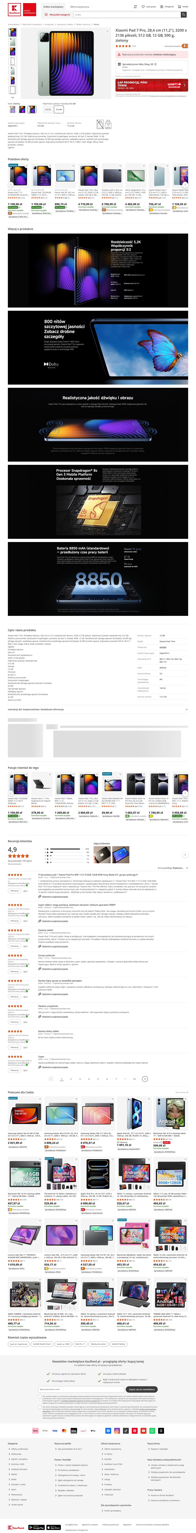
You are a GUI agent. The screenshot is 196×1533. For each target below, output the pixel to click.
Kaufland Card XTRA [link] (113, 1464)
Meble (14, 1474)
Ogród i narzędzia (19, 1459)
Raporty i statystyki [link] (159, 1449)
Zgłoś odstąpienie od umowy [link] (70, 1480)
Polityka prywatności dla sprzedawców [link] (168, 1472)
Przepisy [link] (108, 1484)
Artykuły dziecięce (19, 1469)
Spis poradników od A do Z (70, 1449)
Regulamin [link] (127, 1524)
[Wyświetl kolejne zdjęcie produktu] (13, 97)
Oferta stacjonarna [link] (112, 1449)
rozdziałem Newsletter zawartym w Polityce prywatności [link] (80, 1401)
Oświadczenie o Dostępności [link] (76, 1530)
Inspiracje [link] (108, 1494)
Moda (13, 1479)
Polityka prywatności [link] (110, 1524)
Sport (13, 1489)
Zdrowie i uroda (18, 1484)
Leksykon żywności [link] (112, 1489)
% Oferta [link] (108, 1454)
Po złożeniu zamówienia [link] (68, 1470)
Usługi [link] (107, 1479)
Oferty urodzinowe (19, 1449)
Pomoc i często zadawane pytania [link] (73, 1465)
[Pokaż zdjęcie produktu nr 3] (12, 51)
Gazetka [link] (107, 1459)
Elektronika (16, 1454)
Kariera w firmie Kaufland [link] (162, 1495)
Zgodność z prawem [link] (90, 1524)
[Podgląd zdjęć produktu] (12, 63)
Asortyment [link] (109, 1469)
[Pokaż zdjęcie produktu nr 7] (12, 90)
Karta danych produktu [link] (173, 46)
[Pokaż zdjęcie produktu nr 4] (12, 61)
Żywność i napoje (19, 1499)
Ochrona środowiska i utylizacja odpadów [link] (152, 1524)
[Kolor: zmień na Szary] (22, 109)
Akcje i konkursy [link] (111, 1474)
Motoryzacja (16, 1494)
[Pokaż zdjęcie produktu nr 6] (12, 80)
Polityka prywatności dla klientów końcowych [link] (165, 1478)
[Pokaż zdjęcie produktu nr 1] (12, 32)
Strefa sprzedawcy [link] (112, 1510)
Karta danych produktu (21, 213)
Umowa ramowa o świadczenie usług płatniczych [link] (167, 1466)
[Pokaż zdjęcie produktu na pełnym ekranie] (66, 63)
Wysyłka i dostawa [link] (66, 1490)
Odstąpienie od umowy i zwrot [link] (71, 1475)
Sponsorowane (13, 190)
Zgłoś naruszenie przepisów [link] (70, 1495)
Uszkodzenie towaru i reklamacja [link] (72, 1485)
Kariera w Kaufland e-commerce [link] (165, 1500)
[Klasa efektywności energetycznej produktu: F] (184, 46)
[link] (79, 6)
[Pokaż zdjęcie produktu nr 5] (12, 71)
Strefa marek (17, 1504)
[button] (67, 849)
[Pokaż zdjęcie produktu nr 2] (12, 42)
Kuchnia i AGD (17, 1464)
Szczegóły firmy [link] (71, 1524)
